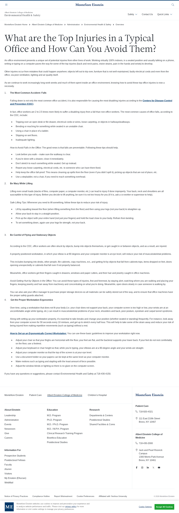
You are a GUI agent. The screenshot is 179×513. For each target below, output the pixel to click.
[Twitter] (153, 467)
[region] (89, 507)
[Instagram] (142, 467)
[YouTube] (159, 467)
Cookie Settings (145, 507)
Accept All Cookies (164, 507)
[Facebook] (137, 467)
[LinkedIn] (148, 467)
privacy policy (70, 506)
